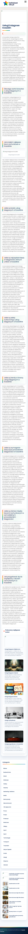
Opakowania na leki (14, 883)
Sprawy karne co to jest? (15, 911)
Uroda (5, 853)
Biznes (5, 768)
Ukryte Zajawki (7, 849)
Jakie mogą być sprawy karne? (15, 907)
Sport (4, 830)
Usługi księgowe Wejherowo (12, 649)
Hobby (5, 784)
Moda (5, 795)
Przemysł (5, 818)
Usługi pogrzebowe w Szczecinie (14, 744)
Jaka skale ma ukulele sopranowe (15, 902)
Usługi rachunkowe (10, 720)
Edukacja (5, 780)
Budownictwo (7, 772)
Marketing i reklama (8, 791)
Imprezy (5, 787)
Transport (6, 841)
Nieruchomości (7, 803)
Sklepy (5, 826)
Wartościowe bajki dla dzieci (16, 893)
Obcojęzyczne (7, 807)
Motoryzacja (6, 799)
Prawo (5, 814)
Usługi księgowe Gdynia (11, 673)
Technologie (6, 838)
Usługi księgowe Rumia (11, 696)
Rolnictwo (6, 822)
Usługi (5, 857)
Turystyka (6, 845)
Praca (5, 811)
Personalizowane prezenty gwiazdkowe (16, 916)
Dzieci (5, 776)
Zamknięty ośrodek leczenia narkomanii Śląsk (16, 874)
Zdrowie (5, 865)
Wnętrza (5, 861)
